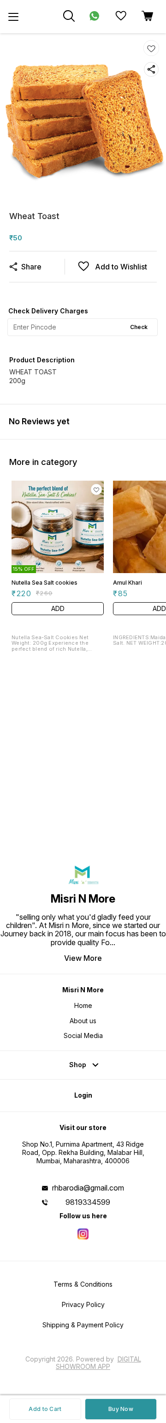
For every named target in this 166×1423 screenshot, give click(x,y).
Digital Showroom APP (98, 1362)
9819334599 (87, 1202)
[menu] (13, 17)
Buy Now (120, 1408)
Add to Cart (45, 1408)
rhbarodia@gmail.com (88, 1188)
